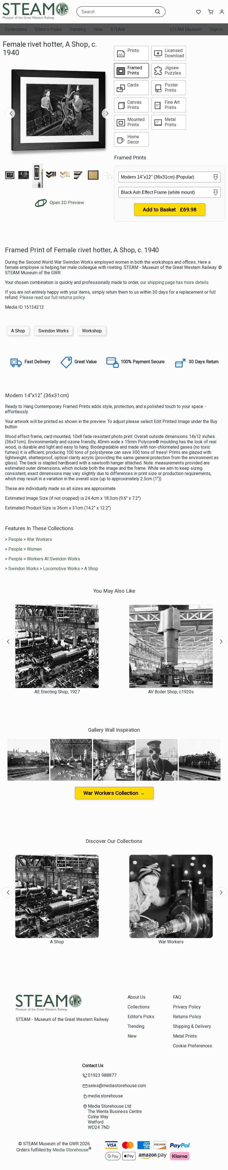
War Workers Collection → (114, 793)
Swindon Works (53, 330)
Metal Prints (185, 1036)
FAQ (177, 997)
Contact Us (92, 1065)
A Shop (18, 330)
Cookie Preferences (192, 1045)
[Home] (37, 18)
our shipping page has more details (174, 282)
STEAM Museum (185, 29)
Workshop (92, 330)
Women (34, 549)
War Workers (39, 539)
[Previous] (9, 113)
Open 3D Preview (66, 202)
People (15, 539)
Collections (16, 29)
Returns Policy (187, 1016)
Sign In (216, 29)
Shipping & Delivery (192, 1026)
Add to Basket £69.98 (170, 209)
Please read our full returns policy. (52, 297)
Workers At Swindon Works (53, 558)
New (98, 29)
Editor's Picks (48, 29)
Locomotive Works (61, 568)
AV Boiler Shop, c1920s (171, 691)
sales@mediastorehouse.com (117, 1085)
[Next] (107, 113)
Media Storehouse (70, 1149)
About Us (136, 997)
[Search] (157, 11)
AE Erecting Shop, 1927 (57, 691)
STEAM (117, 29)
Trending (77, 29)
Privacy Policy (187, 1007)
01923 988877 (102, 1075)
